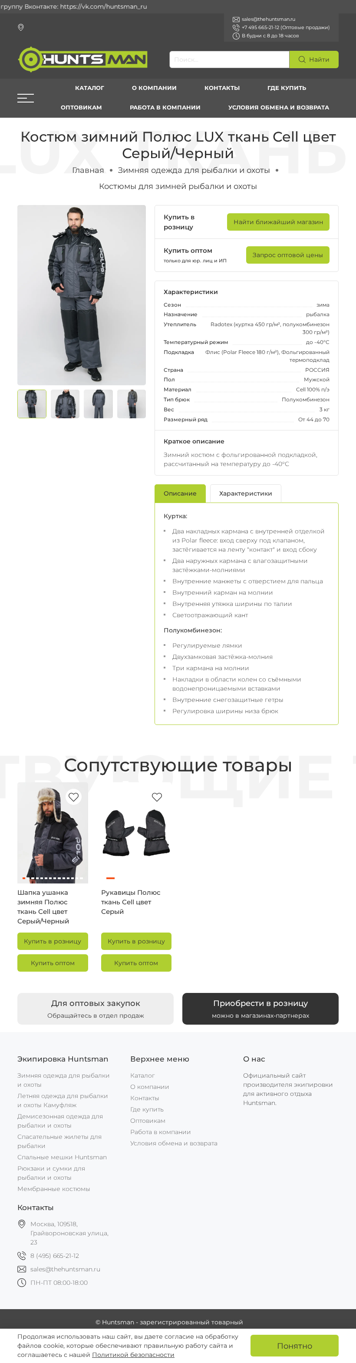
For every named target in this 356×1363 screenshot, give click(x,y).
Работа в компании (165, 107)
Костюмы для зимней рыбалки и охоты (178, 186)
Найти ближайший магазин (278, 222)
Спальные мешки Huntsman (62, 1157)
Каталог (89, 88)
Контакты (222, 88)
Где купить (286, 88)
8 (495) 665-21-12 (54, 1256)
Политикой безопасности (133, 1355)
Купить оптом (53, 963)
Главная (88, 170)
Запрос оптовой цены (288, 255)
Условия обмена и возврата (278, 107)
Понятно (294, 1345)
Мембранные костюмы (53, 1189)
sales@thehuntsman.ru (65, 1269)
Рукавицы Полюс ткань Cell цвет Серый (131, 902)
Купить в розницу (52, 941)
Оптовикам (81, 107)
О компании (154, 88)
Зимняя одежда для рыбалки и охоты (194, 170)
